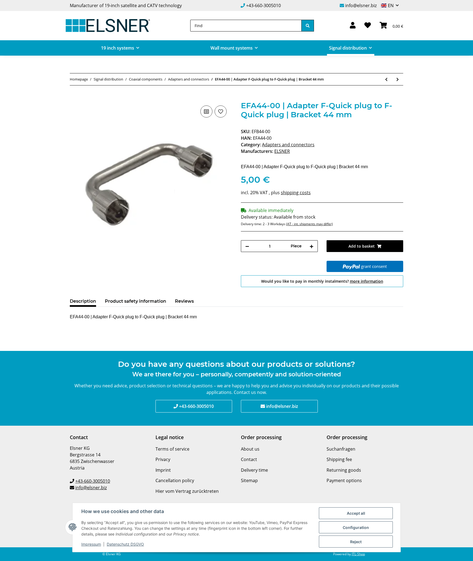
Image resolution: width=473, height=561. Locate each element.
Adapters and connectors (288, 145)
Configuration (356, 527)
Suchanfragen (341, 449)
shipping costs (296, 193)
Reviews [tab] (184, 301)
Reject (356, 541)
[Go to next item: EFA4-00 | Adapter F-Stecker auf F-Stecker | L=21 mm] (397, 79)
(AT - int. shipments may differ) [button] (309, 224)
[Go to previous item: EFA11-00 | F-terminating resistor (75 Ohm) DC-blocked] (386, 79)
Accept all (356, 513)
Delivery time (254, 470)
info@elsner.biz (361, 5)
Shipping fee (339, 459)
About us (250, 449)
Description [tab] (83, 301)
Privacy (162, 459)
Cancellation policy (174, 480)
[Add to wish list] (221, 111)
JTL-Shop (358, 554)
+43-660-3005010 (263, 5)
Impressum (91, 544)
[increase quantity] (311, 246)
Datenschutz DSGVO (125, 544)
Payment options (344, 480)
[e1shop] (107, 25)
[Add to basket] (74, 98)
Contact (249, 459)
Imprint (163, 470)
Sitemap (249, 480)
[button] (352, 25)
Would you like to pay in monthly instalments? (322, 281)
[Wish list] (367, 25)
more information (366, 281)
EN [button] (391, 5)
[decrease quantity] (247, 246)
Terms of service (172, 449)
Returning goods (344, 470)
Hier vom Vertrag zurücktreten (187, 491)
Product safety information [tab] (135, 301)
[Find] (307, 26)
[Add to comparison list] (206, 111)
